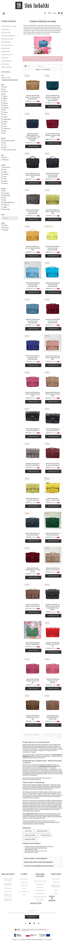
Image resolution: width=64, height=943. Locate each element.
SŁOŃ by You (6, 204)
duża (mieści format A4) (9, 140)
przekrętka (5, 174)
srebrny (5, 126)
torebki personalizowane (8, 35)
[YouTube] (29, 923)
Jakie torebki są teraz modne (31, 852)
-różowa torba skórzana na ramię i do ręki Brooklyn (52, 681)
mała (4, 143)
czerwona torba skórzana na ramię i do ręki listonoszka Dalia (53, 321)
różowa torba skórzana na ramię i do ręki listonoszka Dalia (52, 357)
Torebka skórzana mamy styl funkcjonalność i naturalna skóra (39, 846)
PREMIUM (5, 230)
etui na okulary (55, 822)
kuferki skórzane (6, 42)
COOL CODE (6, 193)
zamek (4, 178)
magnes (5, 172)
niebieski (5, 117)
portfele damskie (32, 822)
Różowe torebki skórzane (30, 839)
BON (4, 191)
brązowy (5, 96)
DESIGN (5, 225)
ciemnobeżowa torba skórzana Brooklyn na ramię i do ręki (52, 717)
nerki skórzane (5, 48)
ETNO (4, 198)
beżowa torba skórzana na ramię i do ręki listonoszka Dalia (52, 394)
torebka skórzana (56, 28)
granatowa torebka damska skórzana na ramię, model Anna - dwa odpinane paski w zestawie (33, 137)
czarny (4, 100)
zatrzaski (5, 183)
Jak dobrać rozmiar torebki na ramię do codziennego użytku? (38, 862)
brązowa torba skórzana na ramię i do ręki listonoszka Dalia (32, 211)
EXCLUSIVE (6, 227)
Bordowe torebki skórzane (30, 835)
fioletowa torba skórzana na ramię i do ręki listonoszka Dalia (33, 357)
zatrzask (5, 181)
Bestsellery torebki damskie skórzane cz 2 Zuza (36, 851)
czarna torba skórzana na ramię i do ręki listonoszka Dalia (32, 175)
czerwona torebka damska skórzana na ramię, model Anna (52, 135)
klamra (5, 169)
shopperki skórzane (6, 54)
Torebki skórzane (28, 831)
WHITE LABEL (6, 209)
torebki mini (4, 58)
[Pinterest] (34, 923)
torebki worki (5, 64)
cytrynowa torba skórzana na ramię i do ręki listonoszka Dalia (52, 248)
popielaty (5, 121)
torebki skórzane (8, 21)
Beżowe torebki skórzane (42, 831)
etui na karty (39, 822)
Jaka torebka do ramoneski (31, 849)
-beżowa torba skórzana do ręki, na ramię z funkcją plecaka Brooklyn (32, 97)
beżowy (5, 87)
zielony (5, 131)
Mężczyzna (6, 159)
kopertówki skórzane (7, 39)
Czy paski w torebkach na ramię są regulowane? (35, 858)
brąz (4, 94)
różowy (5, 124)
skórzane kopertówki (35, 779)
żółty (4, 133)
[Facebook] (25, 923)
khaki (4, 110)
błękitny (5, 98)
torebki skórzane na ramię (8, 26)
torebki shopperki (46, 793)
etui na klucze (46, 822)
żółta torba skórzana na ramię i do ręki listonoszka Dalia (52, 211)
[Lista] (28, 66)
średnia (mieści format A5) (9, 150)
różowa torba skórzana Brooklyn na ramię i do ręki (32, 681)
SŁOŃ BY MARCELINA (8, 202)
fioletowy (5, 105)
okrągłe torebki (5, 51)
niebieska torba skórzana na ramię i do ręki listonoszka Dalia (33, 284)
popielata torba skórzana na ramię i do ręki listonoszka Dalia (53, 175)
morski (5, 114)
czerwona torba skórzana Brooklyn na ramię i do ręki (53, 644)
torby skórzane (5, 29)
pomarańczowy (7, 119)
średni (4, 145)
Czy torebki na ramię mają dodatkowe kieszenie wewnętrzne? (39, 866)
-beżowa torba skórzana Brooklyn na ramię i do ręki (32, 717)
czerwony (5, 103)
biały (4, 89)
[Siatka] (25, 66)
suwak (4, 176)
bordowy (5, 91)
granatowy (5, 107)
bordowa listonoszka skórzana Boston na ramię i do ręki (32, 569)
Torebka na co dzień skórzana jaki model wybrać (36, 848)
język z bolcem (6, 167)
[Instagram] (38, 923)
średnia (5, 147)
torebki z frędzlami (6, 67)
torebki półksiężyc (6, 61)
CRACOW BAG (6, 195)
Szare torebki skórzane (45, 835)
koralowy (5, 112)
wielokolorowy (6, 128)
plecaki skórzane (6, 32)
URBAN (5, 207)
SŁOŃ (4, 200)
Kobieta (5, 157)
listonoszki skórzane (7, 45)
